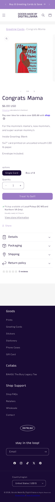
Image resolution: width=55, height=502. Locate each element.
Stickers (10, 333)
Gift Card (11, 354)
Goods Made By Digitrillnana (24, 492)
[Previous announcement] (5, 4)
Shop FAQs (12, 394)
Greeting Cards (15, 29)
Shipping (5, 110)
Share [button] (8, 225)
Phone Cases (13, 347)
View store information (17, 217)
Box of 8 (30, 173)
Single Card (11, 173)
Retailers (10, 401)
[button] (3, 15)
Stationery (11, 340)
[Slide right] (34, 91)
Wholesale (11, 408)
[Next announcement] (49, 4)
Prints (9, 320)
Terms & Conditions (33, 495)
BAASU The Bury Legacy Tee (21, 374)
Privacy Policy (20, 495)
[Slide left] (20, 91)
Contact (10, 415)
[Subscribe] (45, 451)
